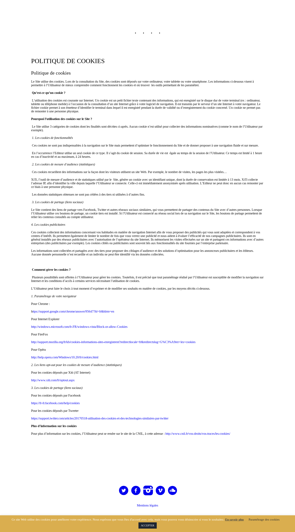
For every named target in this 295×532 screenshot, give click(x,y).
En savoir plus (234, 519)
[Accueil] (131, 33)
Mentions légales (147, 505)
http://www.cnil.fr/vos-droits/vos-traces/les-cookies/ (197, 433)
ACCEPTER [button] (147, 525)
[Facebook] (136, 491)
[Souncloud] (173, 491)
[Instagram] (148, 491)
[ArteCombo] (147, 455)
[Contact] (164, 33)
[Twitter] (124, 491)
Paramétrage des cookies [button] (264, 519)
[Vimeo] (161, 491)
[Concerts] (147, 33)
